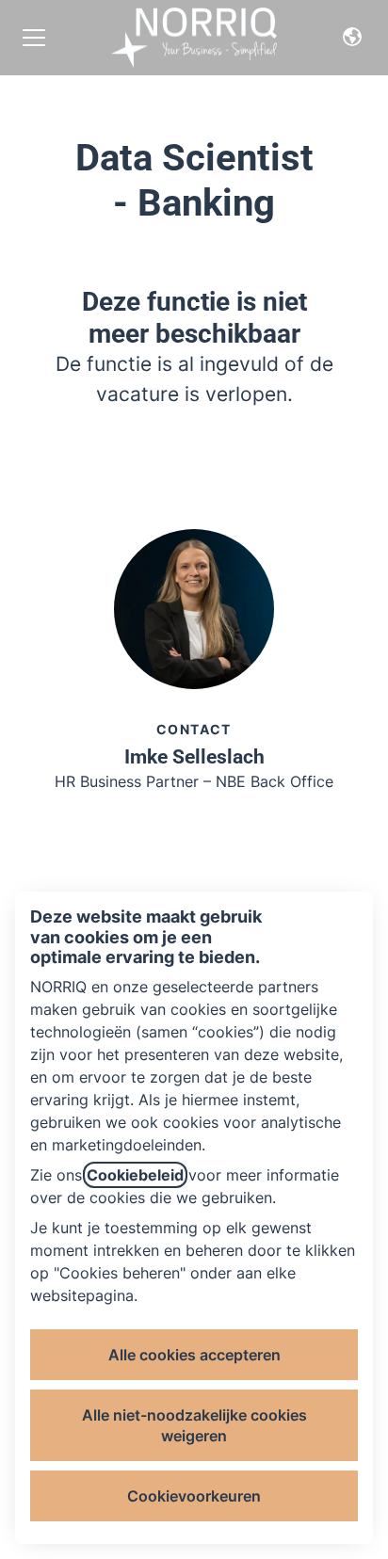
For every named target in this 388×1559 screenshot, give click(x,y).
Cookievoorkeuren (194, 1496)
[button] (352, 37)
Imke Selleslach (194, 757)
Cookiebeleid (135, 1174)
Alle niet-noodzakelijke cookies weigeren (194, 1425)
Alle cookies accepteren (194, 1354)
